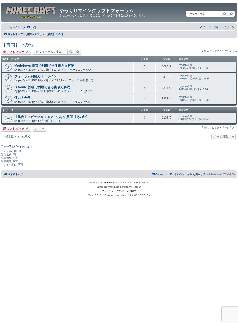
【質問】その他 (17, 44)
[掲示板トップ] (30, 12)
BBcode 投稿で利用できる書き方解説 (42, 87)
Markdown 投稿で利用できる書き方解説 (44, 65)
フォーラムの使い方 (79, 69)
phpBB (106, 182)
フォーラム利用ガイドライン (35, 76)
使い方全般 (22, 97)
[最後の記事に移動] (190, 64)
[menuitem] (31, 27)
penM (21, 69)
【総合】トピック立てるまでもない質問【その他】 (51, 117)
